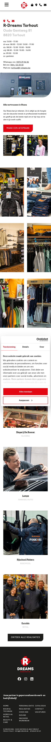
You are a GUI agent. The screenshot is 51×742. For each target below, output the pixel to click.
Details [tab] (25, 347)
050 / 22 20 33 (16, 65)
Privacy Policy (8, 731)
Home (6, 706)
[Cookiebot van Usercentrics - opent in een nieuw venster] (36, 339)
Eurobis (25, 623)
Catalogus (40, 706)
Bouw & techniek (7, 710)
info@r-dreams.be (21, 731)
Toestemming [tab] (9, 347)
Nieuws (22, 715)
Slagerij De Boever (25, 432)
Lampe (25, 496)
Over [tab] (42, 347)
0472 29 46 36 (22, 62)
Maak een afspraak (18, 128)
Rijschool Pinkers (25, 560)
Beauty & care (7, 721)
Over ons (23, 712)
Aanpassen (24, 400)
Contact (39, 709)
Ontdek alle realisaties (25, 637)
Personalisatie (25, 706)
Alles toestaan (25, 392)
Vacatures (40, 712)
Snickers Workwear (24, 720)
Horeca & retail (8, 716)
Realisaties (24, 709)
